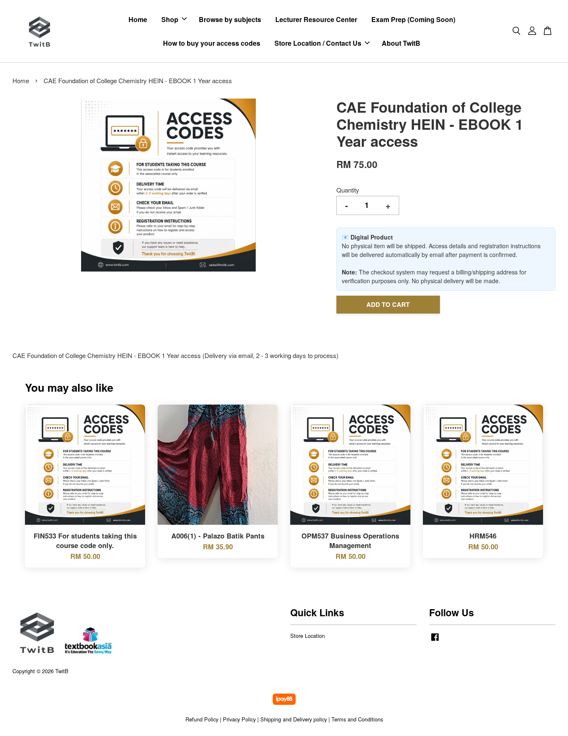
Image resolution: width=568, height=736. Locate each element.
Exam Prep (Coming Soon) (413, 19)
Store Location (307, 636)
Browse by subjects (230, 19)
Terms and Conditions (357, 719)
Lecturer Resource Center (316, 19)
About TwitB (401, 43)
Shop (169, 19)
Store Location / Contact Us (317, 43)
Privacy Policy (239, 719)
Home (137, 19)
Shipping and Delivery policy (293, 719)
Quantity (347, 189)
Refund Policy (201, 719)
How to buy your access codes (211, 43)
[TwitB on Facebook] (435, 641)
